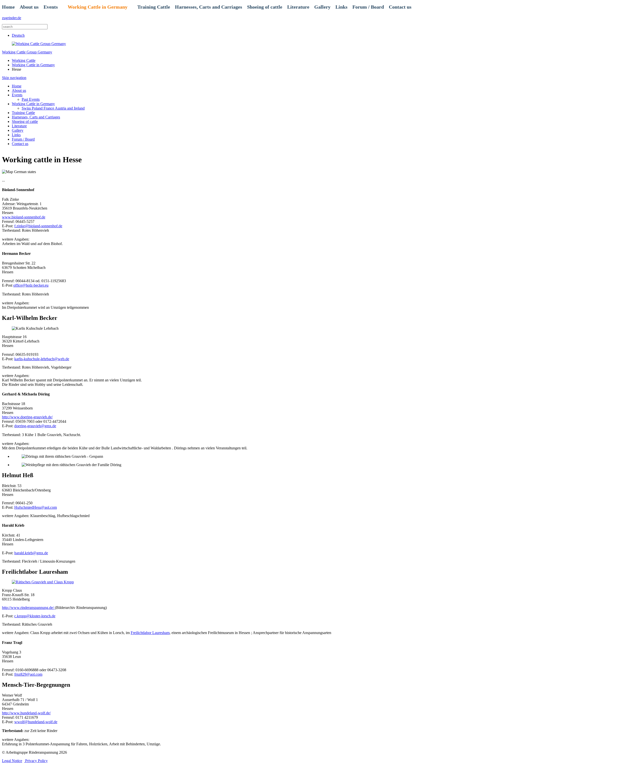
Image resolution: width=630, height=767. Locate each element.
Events (51, 7)
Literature (298, 7)
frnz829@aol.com (28, 674)
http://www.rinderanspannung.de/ (28, 607)
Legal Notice (12, 761)
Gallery (322, 7)
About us (29, 7)
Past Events (31, 99)
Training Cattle (153, 7)
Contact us (400, 7)
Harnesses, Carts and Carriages (208, 7)
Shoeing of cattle (264, 7)
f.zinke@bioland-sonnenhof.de (38, 226)
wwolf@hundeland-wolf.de (35, 722)
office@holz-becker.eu (30, 285)
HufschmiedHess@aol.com (35, 507)
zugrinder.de (11, 18)
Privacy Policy (36, 761)
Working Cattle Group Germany (27, 52)
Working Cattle (23, 60)
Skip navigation (14, 78)
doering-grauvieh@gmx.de (35, 426)
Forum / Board (368, 7)
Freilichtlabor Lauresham (150, 633)
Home (8, 7)
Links (341, 7)
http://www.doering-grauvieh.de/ (27, 417)
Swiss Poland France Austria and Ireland (53, 108)
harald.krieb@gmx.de (31, 553)
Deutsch (18, 35)
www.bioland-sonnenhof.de (23, 217)
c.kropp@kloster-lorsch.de (34, 616)
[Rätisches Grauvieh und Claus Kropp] (43, 582)
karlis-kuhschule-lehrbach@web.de (41, 359)
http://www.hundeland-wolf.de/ (26, 713)
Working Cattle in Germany (97, 7)
